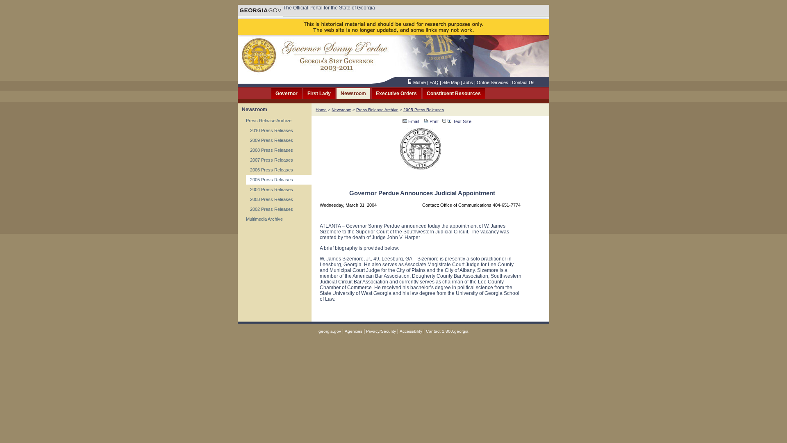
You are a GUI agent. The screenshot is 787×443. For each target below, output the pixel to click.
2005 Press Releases (271, 179)
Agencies (353, 331)
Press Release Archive (268, 120)
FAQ (434, 82)
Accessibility (411, 331)
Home (321, 109)
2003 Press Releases (271, 199)
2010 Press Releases (271, 130)
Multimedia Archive (264, 219)
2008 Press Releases (271, 150)
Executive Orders (396, 93)
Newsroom (353, 93)
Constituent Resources (454, 93)
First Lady (319, 93)
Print (433, 121)
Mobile (419, 82)
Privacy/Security (381, 331)
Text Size (461, 121)
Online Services (492, 82)
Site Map (450, 82)
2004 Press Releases (271, 189)
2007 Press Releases (271, 160)
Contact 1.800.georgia (447, 331)
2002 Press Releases (271, 209)
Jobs (468, 82)
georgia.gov (329, 331)
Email (413, 121)
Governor (286, 93)
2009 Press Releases (271, 140)
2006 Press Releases (271, 169)
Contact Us (523, 82)
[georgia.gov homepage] (260, 14)
